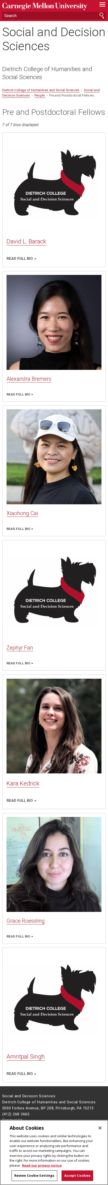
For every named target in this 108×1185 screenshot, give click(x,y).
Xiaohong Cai (22, 513)
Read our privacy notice (42, 1165)
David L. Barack (26, 241)
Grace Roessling (26, 921)
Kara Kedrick (23, 783)
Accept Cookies (77, 1175)
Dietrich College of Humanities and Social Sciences (47, 73)
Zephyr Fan (20, 648)
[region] (54, 1152)
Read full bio (20, 259)
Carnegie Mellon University (46, 6)
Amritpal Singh (26, 1056)
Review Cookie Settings (34, 1175)
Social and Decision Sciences (53, 39)
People (40, 95)
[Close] (99, 1127)
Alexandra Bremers (29, 379)
